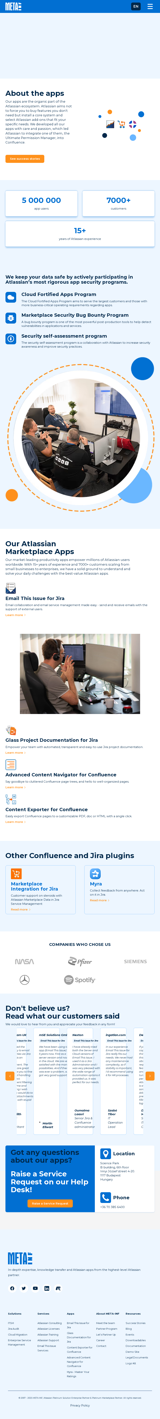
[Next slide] (150, 1076)
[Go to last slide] (9, 1076)
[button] (136, 6)
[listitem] (47, 1081)
